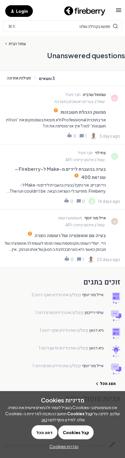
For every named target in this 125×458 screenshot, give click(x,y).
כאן (44, 419)
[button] (118, 12)
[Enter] (62, 26)
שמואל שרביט (94, 94)
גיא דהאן (96, 330)
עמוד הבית (17, 43)
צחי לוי (100, 152)
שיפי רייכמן (94, 312)
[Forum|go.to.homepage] (82, 10)
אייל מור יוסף (95, 217)
